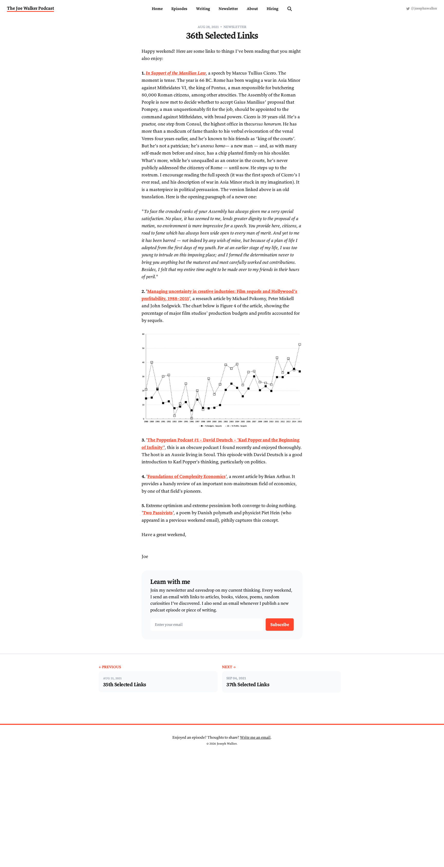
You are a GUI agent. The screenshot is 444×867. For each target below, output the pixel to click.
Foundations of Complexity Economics (186, 476)
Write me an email (255, 737)
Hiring (272, 8)
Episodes (179, 8)
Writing (203, 8)
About (252, 8)
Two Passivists (158, 513)
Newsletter (228, 8)
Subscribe (279, 624)
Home (157, 8)
